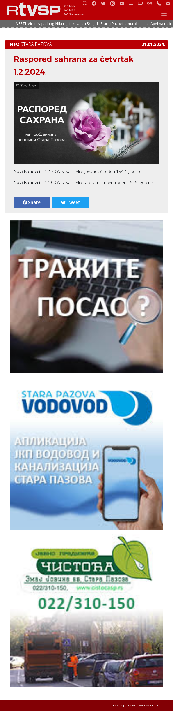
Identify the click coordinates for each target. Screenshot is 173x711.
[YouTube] (124, 3)
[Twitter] (105, 3)
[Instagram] (114, 3)
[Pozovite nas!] (161, 3)
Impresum (117, 705)
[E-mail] (168, 3)
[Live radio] (151, 3)
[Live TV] (133, 3)
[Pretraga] (87, 3)
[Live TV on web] (142, 3)
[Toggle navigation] (164, 13)
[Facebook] (96, 3)
